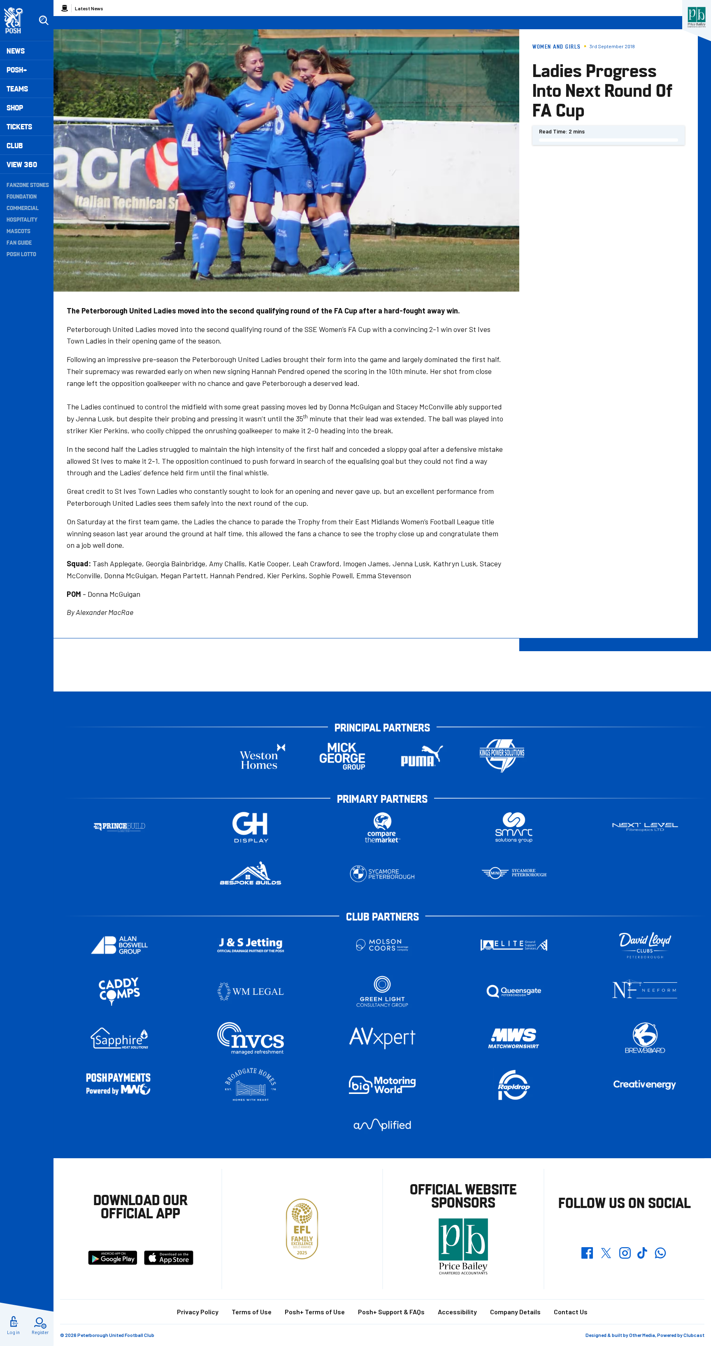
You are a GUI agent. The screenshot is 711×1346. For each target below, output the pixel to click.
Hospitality (22, 219)
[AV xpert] (382, 1038)
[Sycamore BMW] (382, 873)
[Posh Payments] (119, 1084)
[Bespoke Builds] (250, 873)
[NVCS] (250, 1038)
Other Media (642, 1335)
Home (64, 8)
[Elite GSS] (514, 945)
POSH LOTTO (21, 254)
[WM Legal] (250, 991)
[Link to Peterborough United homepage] (17, 20)
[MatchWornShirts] (514, 1038)
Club (15, 145)
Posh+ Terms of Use (315, 1312)
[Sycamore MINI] (514, 873)
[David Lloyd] (645, 945)
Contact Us (571, 1312)
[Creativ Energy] (645, 1085)
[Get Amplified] (382, 1125)
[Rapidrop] (514, 1084)
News (16, 50)
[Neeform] (645, 991)
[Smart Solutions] (514, 827)
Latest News (89, 8)
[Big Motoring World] (382, 1085)
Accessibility (457, 1312)
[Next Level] (645, 827)
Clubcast (693, 1335)
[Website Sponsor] (696, 17)
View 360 (22, 164)
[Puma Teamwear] (422, 756)
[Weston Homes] (262, 756)
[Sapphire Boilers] (119, 1038)
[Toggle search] (43, 20)
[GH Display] (250, 827)
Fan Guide (19, 242)
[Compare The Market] (382, 827)
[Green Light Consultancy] (382, 991)
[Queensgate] (514, 991)
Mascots (18, 231)
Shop (15, 107)
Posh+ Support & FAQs (391, 1312)
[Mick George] (342, 756)
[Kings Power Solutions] (502, 756)
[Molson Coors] (382, 945)
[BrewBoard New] (645, 1038)
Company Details (515, 1312)
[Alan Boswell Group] (119, 945)
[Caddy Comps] (119, 991)
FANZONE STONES (28, 184)
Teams (17, 88)
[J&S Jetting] (250, 945)
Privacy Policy (197, 1312)
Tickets (19, 126)
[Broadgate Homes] (250, 1084)
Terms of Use (252, 1312)
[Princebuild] (119, 827)
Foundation (22, 196)
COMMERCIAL (23, 207)
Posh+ (17, 69)
